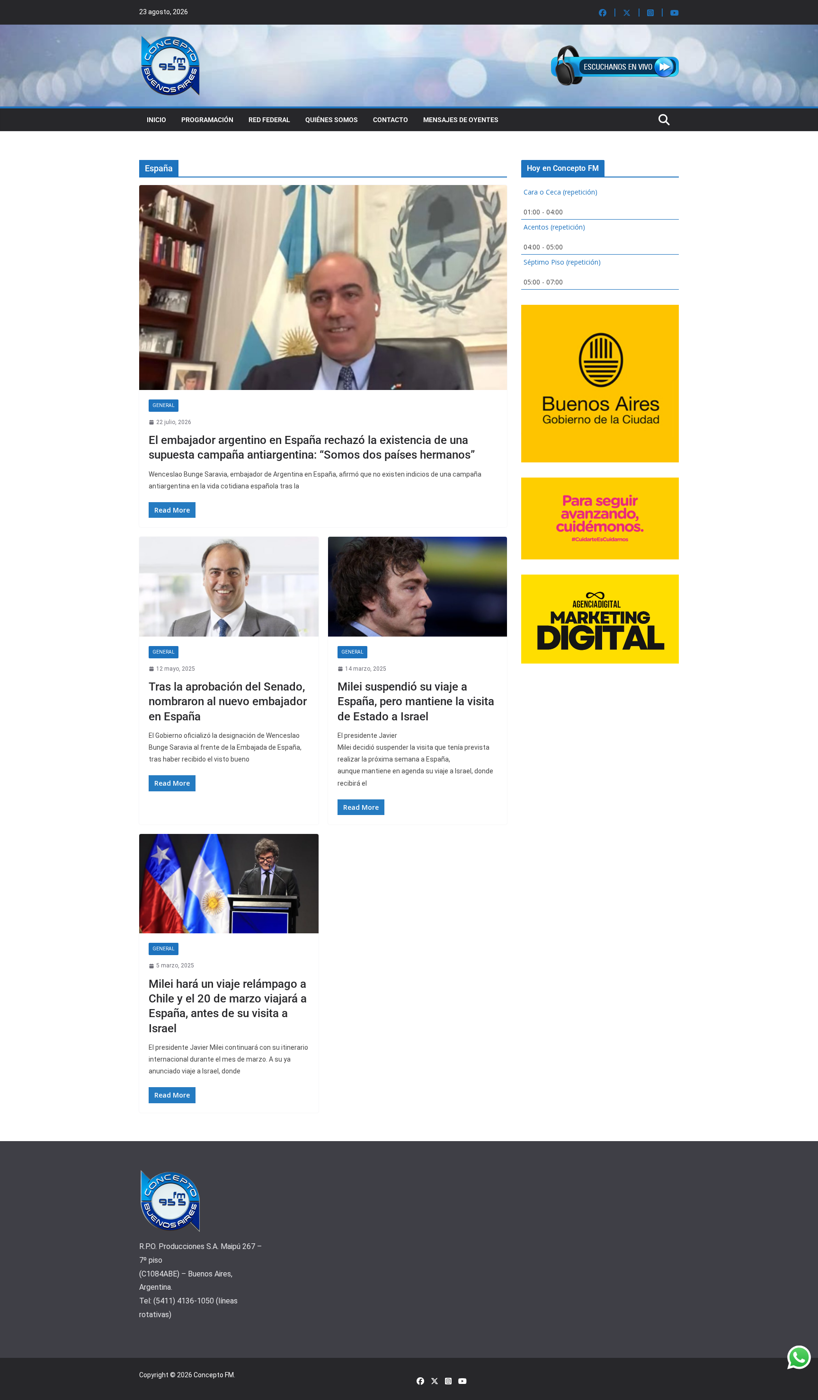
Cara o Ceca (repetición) (560, 191)
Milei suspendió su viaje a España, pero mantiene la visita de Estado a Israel (416, 701)
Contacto (390, 120)
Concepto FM (214, 1375)
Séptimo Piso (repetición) (562, 261)
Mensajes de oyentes (460, 120)
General (163, 405)
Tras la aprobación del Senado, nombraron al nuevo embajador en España (228, 701)
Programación (207, 120)
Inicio (156, 120)
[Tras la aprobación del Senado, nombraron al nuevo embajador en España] (229, 587)
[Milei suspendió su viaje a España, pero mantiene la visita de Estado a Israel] (417, 587)
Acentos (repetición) (554, 226)
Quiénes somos (331, 120)
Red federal (269, 120)
